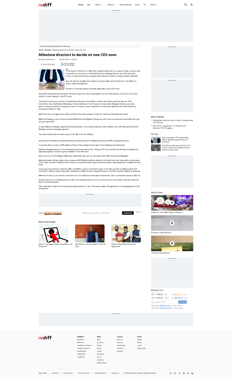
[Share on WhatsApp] (171, 373)
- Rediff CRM (81, 354)
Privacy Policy (68, 373)
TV (144, 5)
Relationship (141, 348)
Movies (99, 345)
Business (48, 50)
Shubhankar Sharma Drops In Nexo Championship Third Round (173, 121)
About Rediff (43, 373)
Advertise (55, 373)
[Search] (185, 5)
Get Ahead (100, 354)
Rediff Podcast (102, 363)
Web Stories (157, 192)
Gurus (137, 5)
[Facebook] (179, 373)
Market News (121, 345)
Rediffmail (80, 340)
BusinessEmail (125, 5)
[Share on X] (175, 373)
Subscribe (128, 213)
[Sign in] (191, 5)
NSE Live (120, 342)
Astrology (100, 360)
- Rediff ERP (81, 357)
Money (110, 5)
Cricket (99, 351)
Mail (88, 5)
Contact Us (115, 373)
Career (139, 345)
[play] (172, 202)
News (97, 5)
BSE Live (120, 340)
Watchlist (120, 348)
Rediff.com (133, 373)
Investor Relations (100, 373)
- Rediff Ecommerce (83, 348)
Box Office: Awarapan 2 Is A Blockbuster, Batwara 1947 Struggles (169, 127)
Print (139, 212)
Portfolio (120, 351)
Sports (99, 348)
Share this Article (49, 64)
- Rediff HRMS (81, 351)
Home (80, 5)
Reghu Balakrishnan (47, 59)
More (153, 5)
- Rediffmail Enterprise (84, 345)
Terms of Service (83, 373)
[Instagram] (184, 373)
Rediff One (80, 342)
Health (139, 340)
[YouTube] (188, 373)
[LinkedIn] (192, 373)
